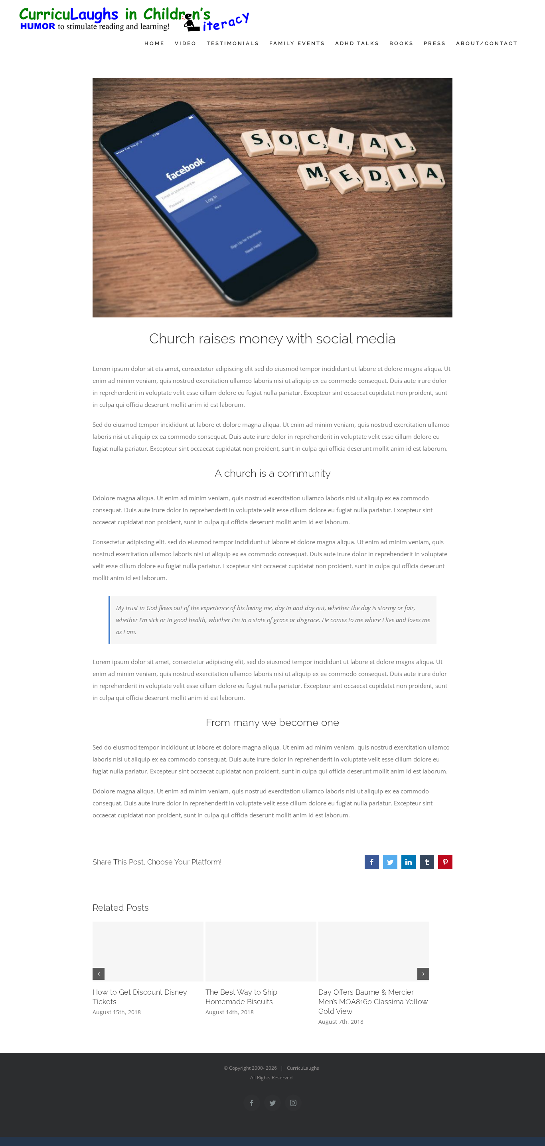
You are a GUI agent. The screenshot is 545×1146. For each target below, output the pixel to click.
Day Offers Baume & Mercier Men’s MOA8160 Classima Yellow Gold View (373, 1001)
